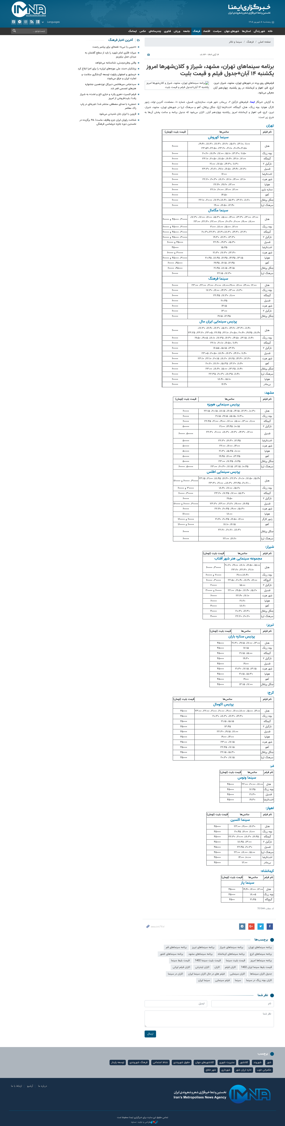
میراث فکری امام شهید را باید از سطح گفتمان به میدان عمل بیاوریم (110, 55)
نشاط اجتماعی (160, 1062)
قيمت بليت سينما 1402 (208, 960)
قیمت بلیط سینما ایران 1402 (256, 967)
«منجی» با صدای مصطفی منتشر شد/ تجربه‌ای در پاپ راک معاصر (108, 106)
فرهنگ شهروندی (139, 1062)
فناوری (167, 31)
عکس (143, 31)
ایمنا (231, 9)
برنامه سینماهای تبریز (203, 947)
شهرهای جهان (231, 31)
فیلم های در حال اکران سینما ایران (206, 974)
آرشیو (37, 22)
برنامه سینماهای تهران (260, 947)
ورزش (177, 31)
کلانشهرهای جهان (204, 1062)
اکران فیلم (230, 967)
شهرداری (225, 1070)
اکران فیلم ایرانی (181, 967)
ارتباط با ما (16, 1086)
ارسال (150, 1034)
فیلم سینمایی (222, 980)
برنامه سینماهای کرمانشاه (231, 954)
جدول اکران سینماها (261, 974)
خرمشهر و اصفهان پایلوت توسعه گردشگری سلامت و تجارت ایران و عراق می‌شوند (109, 76)
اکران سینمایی (237, 974)
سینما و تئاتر (235, 42)
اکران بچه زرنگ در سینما (259, 980)
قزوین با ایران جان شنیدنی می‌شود (117, 114)
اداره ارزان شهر (243, 1070)
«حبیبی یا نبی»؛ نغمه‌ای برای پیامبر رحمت (114, 47)
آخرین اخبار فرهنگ (120, 40)
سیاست (217, 31)
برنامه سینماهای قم (176, 947)
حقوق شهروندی (181, 1062)
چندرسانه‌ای (155, 31)
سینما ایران (204, 980)
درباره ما (42, 1086)
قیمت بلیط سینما (180, 960)
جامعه (186, 31)
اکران (217, 967)
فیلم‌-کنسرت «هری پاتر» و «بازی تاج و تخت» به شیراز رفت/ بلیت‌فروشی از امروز (108, 96)
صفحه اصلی (264, 42)
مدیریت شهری (227, 1062)
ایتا (13, 22)
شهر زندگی (259, 31)
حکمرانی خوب (264, 1070)
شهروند (257, 1062)
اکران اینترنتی (202, 967)
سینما (238, 980)
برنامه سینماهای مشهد (200, 954)
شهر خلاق (211, 1070)
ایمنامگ (132, 31)
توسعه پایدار (117, 1062)
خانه (270, 31)
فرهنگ (196, 31)
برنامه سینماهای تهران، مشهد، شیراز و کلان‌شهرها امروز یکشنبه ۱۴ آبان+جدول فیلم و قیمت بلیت (210, 70)
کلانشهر (244, 1062)
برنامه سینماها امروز (261, 960)
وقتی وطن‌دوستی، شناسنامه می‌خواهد (115, 63)
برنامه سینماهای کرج (261, 954)
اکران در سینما (175, 974)
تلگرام (19, 22)
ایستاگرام (25, 22)
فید (31, 22)
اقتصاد (206, 31)
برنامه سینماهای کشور (171, 954)
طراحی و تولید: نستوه (141, 1122)
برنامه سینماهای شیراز (231, 947)
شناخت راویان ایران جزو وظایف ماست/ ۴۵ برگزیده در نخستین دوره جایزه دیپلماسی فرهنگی (107, 122)
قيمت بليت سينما (235, 960)
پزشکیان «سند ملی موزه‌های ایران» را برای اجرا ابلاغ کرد (107, 69)
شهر (269, 1062)
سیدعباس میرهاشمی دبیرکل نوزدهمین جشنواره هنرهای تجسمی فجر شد (110, 86)
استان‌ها (246, 31)
